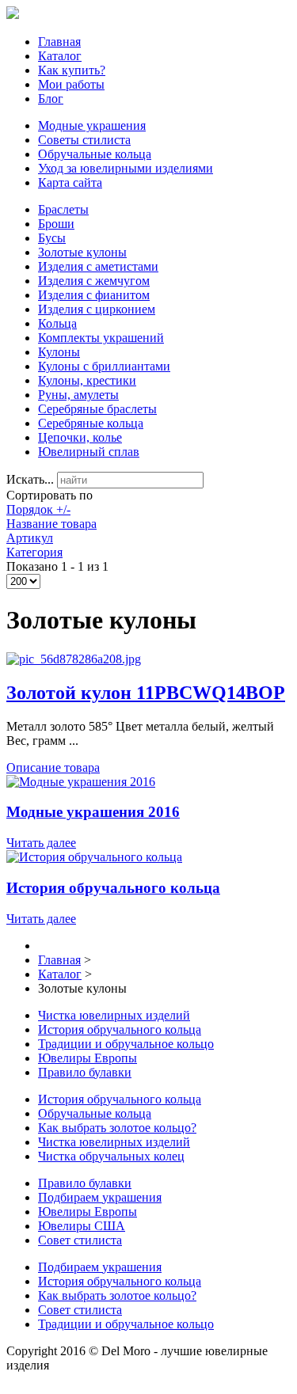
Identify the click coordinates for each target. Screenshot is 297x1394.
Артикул (29, 538)
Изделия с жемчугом (94, 280)
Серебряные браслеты (97, 409)
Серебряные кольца (90, 423)
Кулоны (59, 352)
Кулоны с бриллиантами (104, 366)
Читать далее (41, 842)
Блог (50, 98)
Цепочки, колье (80, 437)
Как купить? (71, 70)
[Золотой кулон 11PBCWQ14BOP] (73, 659)
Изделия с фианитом (94, 295)
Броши (56, 223)
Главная (59, 41)
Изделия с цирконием (96, 309)
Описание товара (53, 767)
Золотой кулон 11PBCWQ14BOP (145, 692)
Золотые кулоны (82, 252)
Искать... (30, 479)
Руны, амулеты (78, 394)
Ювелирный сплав (88, 451)
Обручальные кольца (94, 154)
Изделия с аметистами (98, 266)
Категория (34, 552)
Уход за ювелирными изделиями (125, 168)
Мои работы (71, 84)
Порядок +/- (38, 509)
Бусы (52, 238)
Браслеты (63, 209)
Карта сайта (70, 182)
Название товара (51, 523)
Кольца (57, 323)
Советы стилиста (84, 139)
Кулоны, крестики (87, 380)
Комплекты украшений (101, 337)
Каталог (60, 56)
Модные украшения (92, 125)
